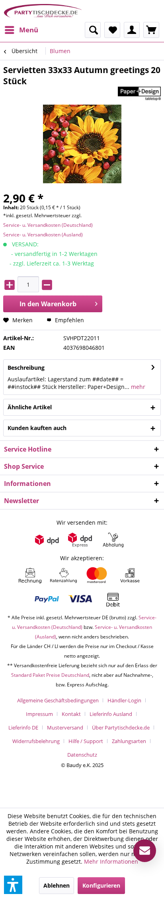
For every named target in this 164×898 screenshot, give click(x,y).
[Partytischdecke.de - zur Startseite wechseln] (43, 11)
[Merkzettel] (112, 30)
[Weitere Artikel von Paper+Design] (139, 94)
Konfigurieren (101, 885)
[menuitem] (21, 30)
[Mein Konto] (132, 30)
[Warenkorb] (151, 30)
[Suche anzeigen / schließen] (93, 30)
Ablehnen (56, 885)
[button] (13, 885)
